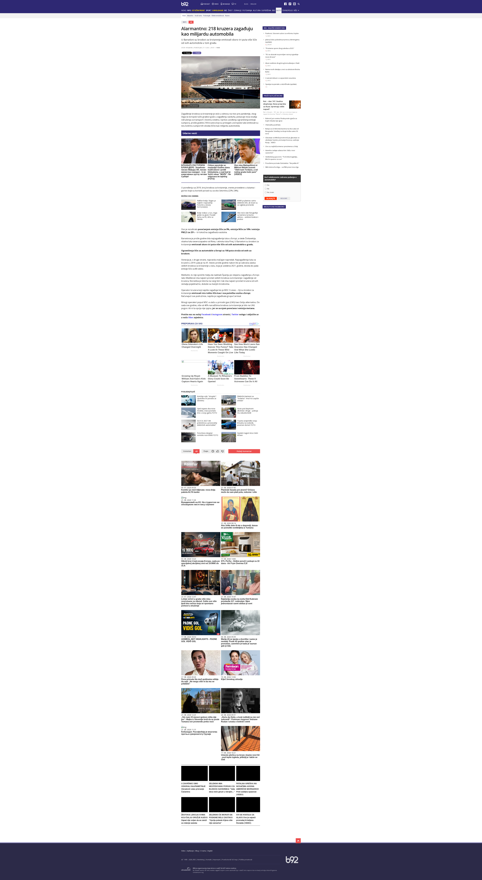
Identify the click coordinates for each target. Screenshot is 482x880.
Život (230, 10)
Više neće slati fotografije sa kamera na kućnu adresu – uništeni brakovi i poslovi (247, 216)
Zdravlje (237, 10)
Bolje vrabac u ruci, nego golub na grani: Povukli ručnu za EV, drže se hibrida (207, 216)
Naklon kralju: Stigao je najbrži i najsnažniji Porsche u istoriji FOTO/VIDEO (206, 203)
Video (216, 4)
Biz (225, 10)
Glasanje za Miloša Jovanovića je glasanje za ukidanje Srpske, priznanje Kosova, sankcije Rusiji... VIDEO (282, 140)
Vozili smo (198, 16)
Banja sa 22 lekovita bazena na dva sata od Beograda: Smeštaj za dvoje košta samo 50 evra (282, 131)
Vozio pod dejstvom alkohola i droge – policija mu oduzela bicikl (247, 410)
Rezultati (284, 198)
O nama (203, 851)
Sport (209, 10)
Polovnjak (206, 16)
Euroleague (217, 10)
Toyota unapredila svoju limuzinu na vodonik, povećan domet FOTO (247, 423)
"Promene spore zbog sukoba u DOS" (279, 48)
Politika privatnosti (245, 860)
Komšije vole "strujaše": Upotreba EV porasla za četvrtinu (207, 398)
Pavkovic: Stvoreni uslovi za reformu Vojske (282, 33)
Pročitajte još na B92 (273, 96)
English (253, 4)
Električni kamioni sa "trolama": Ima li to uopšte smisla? (248, 398)
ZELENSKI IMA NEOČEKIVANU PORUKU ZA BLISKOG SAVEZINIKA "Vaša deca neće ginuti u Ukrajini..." (222, 787)
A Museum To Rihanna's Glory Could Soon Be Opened (220, 379)
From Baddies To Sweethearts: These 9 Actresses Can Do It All (245, 379)
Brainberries (194, 350)
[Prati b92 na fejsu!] (285, 4)
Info (189, 10)
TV (235, 4)
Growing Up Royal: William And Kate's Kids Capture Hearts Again (194, 379)
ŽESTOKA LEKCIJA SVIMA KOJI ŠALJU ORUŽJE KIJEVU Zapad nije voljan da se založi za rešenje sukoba (194, 818)
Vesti (184, 16)
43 (191, 22)
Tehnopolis (287, 10)
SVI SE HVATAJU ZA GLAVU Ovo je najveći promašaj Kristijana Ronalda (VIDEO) (246, 818)
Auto (278, 10)
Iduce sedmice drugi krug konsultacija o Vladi (282, 63)
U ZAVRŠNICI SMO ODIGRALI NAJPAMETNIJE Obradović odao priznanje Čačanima (193, 787)
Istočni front (198, 10)
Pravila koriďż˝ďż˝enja (229, 860)
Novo (183, 10)
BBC (274, 10)
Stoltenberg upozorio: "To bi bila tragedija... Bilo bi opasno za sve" (281, 158)
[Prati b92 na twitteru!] (290, 4)
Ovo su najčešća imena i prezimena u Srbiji (281, 146)
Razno (227, 16)
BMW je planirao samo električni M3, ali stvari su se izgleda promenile (247, 202)
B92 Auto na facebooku (274, 207)
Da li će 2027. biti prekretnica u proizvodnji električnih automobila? (207, 423)
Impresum (216, 860)
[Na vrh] (298, 840)
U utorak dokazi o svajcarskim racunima (280, 78)
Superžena (266, 10)
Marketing (200, 860)
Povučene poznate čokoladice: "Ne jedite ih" (282, 163)
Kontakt (208, 860)
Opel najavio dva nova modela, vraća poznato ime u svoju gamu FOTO (207, 410)
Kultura (257, 10)
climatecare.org (198, 872)
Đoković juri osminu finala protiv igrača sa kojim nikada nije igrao (281, 119)
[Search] (298, 4)
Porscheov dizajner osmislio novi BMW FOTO (207, 434)
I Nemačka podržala (272, 125)
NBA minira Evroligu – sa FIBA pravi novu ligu (282, 167)
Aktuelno (190, 16)
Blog (246, 4)
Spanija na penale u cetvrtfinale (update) (280, 84)
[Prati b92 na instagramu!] (294, 4)
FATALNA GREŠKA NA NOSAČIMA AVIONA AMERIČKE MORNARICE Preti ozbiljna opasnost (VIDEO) (247, 789)
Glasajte (270, 198)
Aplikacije (226, 4)
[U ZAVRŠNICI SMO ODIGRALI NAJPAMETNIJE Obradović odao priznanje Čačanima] (194, 780)
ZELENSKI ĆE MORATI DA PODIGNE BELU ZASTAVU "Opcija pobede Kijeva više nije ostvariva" (221, 818)
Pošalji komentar (244, 451)
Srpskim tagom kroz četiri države (247, 434)
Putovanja (247, 10)
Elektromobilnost (218, 16)
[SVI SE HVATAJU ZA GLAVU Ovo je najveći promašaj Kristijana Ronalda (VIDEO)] (248, 811)
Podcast (206, 4)
